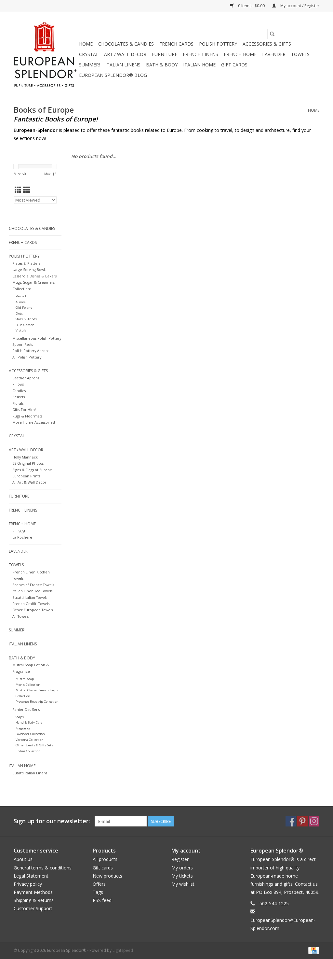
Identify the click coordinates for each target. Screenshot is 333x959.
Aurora (21, 302)
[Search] (272, 34)
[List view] (26, 189)
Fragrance (23, 728)
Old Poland (24, 307)
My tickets (182, 876)
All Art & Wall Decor (29, 482)
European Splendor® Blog (113, 75)
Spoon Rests (22, 344)
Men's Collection (28, 685)
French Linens (200, 54)
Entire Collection (28, 751)
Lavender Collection (30, 734)
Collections (21, 288)
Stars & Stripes (26, 319)
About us (23, 859)
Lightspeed (123, 950)
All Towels (20, 616)
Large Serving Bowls (29, 269)
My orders (182, 868)
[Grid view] (18, 189)
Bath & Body (162, 65)
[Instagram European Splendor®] (314, 821)
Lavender (274, 54)
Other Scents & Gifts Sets (34, 745)
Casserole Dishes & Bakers (34, 276)
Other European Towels (32, 609)
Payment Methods (33, 892)
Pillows (18, 384)
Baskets (18, 396)
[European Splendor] (45, 54)
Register (180, 859)
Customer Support (33, 908)
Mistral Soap (25, 679)
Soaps (20, 717)
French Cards (176, 44)
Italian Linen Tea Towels (32, 590)
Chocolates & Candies (126, 44)
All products (105, 859)
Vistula (21, 330)
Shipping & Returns (34, 900)
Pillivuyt (18, 531)
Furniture (164, 54)
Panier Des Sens (26, 709)
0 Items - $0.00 (251, 5)
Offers (99, 884)
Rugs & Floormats (27, 416)
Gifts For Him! (24, 409)
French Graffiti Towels (30, 603)
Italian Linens (122, 65)
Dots (19, 313)
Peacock (21, 296)
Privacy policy (28, 884)
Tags (98, 892)
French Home (240, 54)
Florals (17, 403)
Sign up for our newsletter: (52, 821)
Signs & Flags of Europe (32, 469)
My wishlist (182, 884)
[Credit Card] (312, 950)
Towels (300, 54)
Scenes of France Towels (33, 584)
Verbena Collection (30, 740)
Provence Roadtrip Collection (37, 701)
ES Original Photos (28, 463)
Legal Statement (31, 876)
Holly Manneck (25, 457)
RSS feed (102, 900)
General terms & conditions (43, 868)
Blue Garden (25, 325)
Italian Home (199, 65)
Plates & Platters (26, 263)
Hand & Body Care (29, 722)
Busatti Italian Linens (29, 772)
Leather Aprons (25, 377)
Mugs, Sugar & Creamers (33, 282)
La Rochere (22, 537)
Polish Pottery (218, 44)
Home (86, 44)
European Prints (26, 475)
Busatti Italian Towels (29, 597)
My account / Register (299, 5)
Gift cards (234, 65)
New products (107, 876)
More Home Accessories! (33, 422)
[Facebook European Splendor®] (291, 821)
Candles (19, 390)
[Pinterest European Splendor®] (302, 821)
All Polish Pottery (26, 357)
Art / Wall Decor (125, 54)
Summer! (89, 65)
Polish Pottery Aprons (30, 350)
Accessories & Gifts (267, 44)
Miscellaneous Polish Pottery (36, 338)
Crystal (89, 54)
